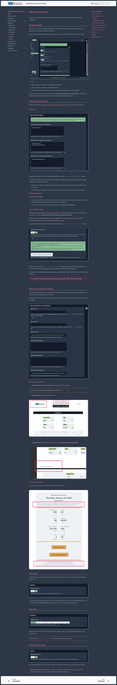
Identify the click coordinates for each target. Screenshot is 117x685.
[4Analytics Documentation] (15, 3)
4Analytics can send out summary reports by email (54, 105)
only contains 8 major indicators (51, 213)
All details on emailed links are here (54, 220)
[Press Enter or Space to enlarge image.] (58, 59)
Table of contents (97, 11)
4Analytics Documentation (16, 11)
